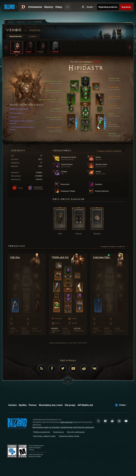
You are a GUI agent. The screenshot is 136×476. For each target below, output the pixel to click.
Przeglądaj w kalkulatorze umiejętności (109, 151)
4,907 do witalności (17, 113)
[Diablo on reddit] (84, 368)
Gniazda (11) (14, 117)
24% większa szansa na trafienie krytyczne (21, 122)
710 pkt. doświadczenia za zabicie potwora (22, 128)
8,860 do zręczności (19, 109)
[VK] (95, 368)
